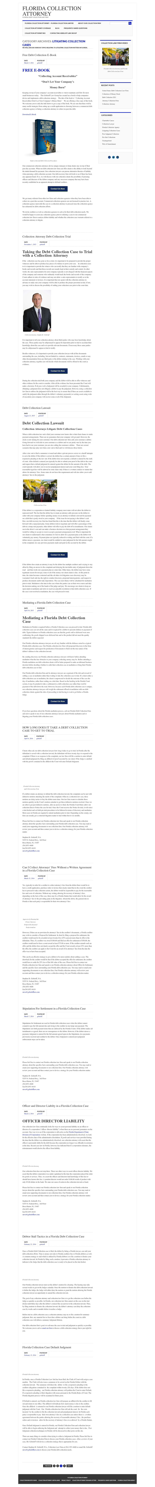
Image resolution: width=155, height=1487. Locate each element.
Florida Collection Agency (110, 127)
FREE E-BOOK (36, 70)
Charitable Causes (108, 120)
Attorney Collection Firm (110, 101)
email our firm (47, 1328)
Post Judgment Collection (110, 134)
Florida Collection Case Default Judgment (46, 1347)
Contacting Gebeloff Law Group (63, 33)
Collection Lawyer (108, 124)
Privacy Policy (66, 1480)
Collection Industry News (28, 1480)
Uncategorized (106, 141)
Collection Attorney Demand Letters (84, 1480)
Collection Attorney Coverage (38, 28)
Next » (70, 1466)
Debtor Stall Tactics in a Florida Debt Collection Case (53, 1236)
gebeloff (39, 63)
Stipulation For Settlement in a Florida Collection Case (54, 1008)
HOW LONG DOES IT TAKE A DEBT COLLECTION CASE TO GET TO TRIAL (55, 728)
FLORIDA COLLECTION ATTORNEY (51, 10)
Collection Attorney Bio (35, 33)
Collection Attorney (108, 104)
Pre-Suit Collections (108, 137)
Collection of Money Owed (111, 94)
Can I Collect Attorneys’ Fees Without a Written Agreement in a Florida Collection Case (56, 868)
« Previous (47, 1466)
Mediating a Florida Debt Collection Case (46, 602)
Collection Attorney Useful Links (49, 1480)
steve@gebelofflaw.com (30, 851)
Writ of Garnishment (109, 144)
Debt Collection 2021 (109, 97)
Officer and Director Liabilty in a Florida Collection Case (55, 1106)
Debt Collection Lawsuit (36, 408)
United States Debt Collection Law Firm (115, 91)
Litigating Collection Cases (111, 130)
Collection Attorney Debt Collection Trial (46, 236)
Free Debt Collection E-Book (39, 55)
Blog (57, 28)
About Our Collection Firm (89, 23)
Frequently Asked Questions (75, 28)
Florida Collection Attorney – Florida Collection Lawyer (49, 23)
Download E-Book (29, 114)
